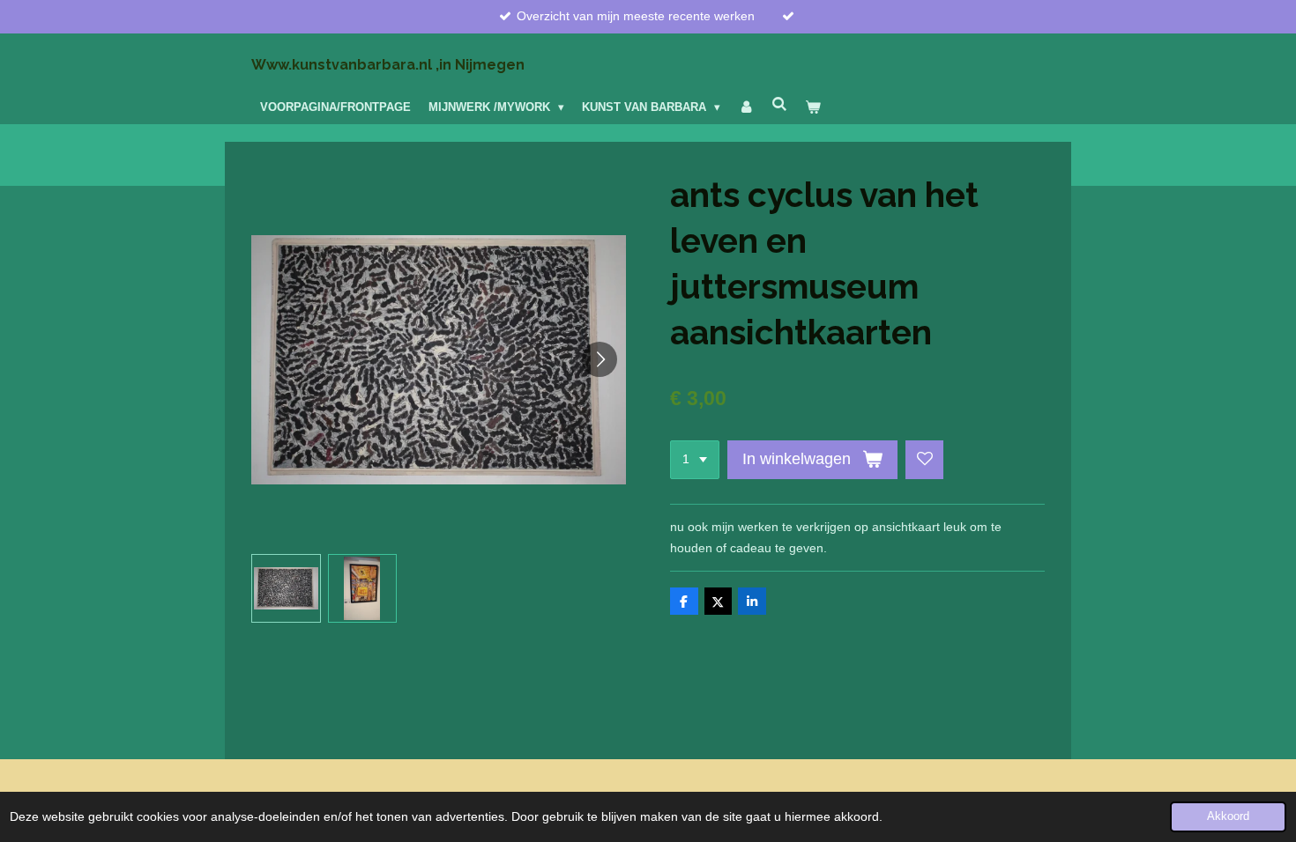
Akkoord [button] (1228, 816)
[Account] (746, 107)
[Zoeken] (780, 104)
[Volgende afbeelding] (599, 359)
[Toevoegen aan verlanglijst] (924, 459)
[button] (286, 589)
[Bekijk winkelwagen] (813, 107)
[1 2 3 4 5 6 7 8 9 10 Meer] (694, 459)
